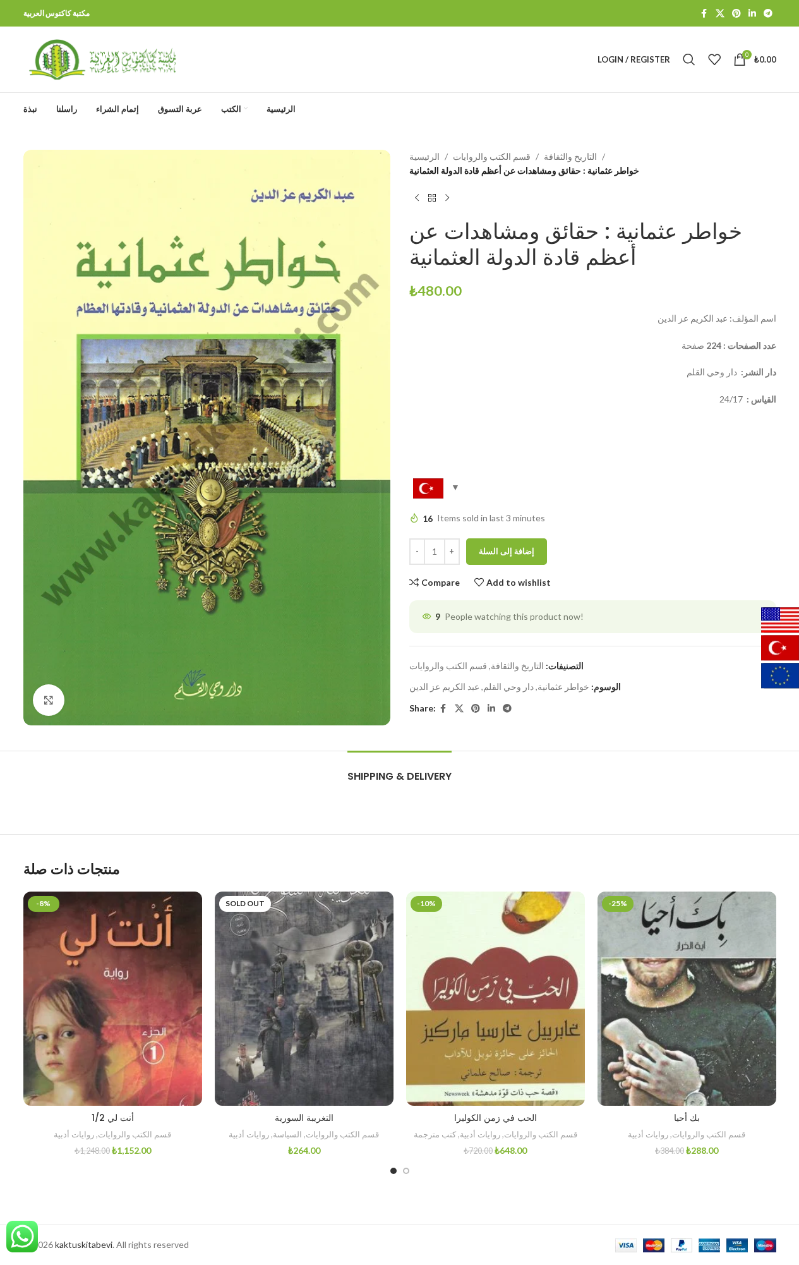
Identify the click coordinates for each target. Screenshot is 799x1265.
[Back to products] (432, 198)
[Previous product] (416, 198)
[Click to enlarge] (48, 700)
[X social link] (720, 13)
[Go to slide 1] (393, 1171)
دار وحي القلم (508, 686)
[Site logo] (102, 58)
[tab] (399, 770)
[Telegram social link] (768, 13)
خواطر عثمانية (563, 686)
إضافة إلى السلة (506, 551)
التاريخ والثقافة (570, 156)
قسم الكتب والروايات (492, 156)
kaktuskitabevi (83, 1244)
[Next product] (447, 198)
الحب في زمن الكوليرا (495, 1117)
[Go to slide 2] (406, 1171)
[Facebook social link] (704, 13)
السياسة (287, 1134)
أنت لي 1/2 (113, 1117)
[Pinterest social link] (736, 13)
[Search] (689, 59)
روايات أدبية (74, 1134)
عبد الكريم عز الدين (444, 686)
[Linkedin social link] (752, 13)
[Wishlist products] (714, 59)
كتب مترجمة (435, 1134)
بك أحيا (687, 1117)
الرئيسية (424, 156)
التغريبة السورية (304, 1117)
